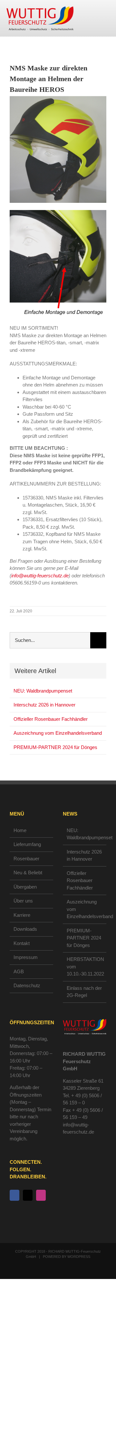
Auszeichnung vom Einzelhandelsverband (58, 733)
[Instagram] (41, 1195)
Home (20, 830)
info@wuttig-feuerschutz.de (40, 575)
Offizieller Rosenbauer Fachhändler (51, 719)
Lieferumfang (27, 844)
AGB (19, 971)
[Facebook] (14, 1195)
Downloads (25, 929)
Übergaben (25, 887)
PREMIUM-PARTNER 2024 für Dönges (55, 747)
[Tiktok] (28, 1195)
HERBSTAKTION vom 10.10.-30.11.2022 (85, 966)
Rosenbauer (26, 858)
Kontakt (22, 943)
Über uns (23, 900)
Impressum (26, 957)
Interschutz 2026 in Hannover (44, 704)
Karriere (22, 915)
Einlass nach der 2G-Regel (84, 991)
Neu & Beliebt (28, 872)
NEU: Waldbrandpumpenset (43, 691)
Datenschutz (27, 985)
